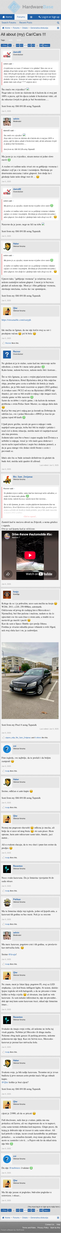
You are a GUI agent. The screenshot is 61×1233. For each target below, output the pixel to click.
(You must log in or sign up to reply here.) (44, 1207)
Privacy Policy (43, 1228)
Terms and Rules (29, 1228)
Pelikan (17, 899)
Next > (46, 45)
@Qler (5, 1082)
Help (58, 1224)
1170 (17, 45)
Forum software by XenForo (12, 1230)
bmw (19, 40)
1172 (25, 45)
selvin (16, 119)
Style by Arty (55, 1228)
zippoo (8, 738)
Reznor (8, 343)
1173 (29, 45)
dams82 (17, 52)
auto (11, 40)
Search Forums (9, 22)
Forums (21, 16)
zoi (14, 746)
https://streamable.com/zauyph (16, 319)
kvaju (16, 591)
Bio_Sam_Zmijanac (23, 477)
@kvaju (12, 954)
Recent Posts (25, 22)
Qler (15, 308)
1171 (21, 45)
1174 (33, 45)
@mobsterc (14, 1167)
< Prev (4, 45)
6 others (38, 738)
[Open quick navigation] (58, 28)
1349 (41, 45)
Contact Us (49, 1224)
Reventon (18, 866)
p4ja (13, 738)
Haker (16, 243)
